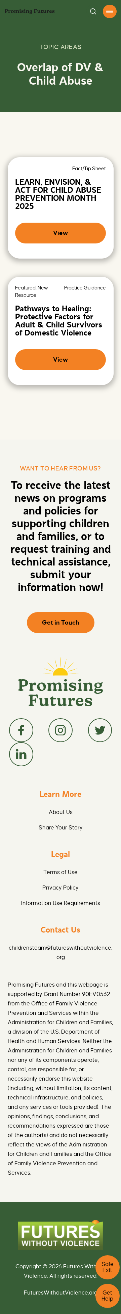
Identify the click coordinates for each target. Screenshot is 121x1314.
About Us (61, 812)
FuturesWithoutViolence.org (60, 1293)
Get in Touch (60, 622)
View (60, 233)
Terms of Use (60, 872)
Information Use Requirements (60, 903)
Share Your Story (61, 828)
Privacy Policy (60, 888)
